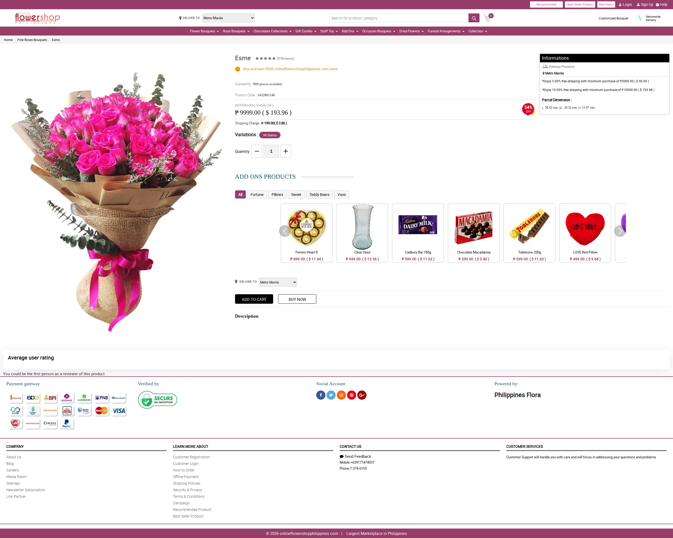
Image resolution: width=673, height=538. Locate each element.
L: (550, 108)
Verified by (148, 383)
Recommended (546, 4)
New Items (606, 4)
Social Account (330, 383)
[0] (487, 17)
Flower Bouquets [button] (202, 31)
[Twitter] (331, 395)
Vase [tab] (342, 194)
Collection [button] (475, 31)
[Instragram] (341, 395)
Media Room (16, 476)
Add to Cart (254, 299)
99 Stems (270, 135)
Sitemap (13, 483)
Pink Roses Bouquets (32, 40)
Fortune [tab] (257, 194)
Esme (56, 40)
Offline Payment (186, 476)
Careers (12, 470)
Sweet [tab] (296, 194)
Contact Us (350, 446)
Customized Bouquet (613, 18)
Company (15, 446)
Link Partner (16, 496)
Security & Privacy (187, 489)
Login (627, 4)
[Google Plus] (361, 395)
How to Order (184, 470)
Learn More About (190, 446)
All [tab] (240, 194)
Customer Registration (191, 456)
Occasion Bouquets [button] (376, 31)
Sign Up (647, 4)
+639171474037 (362, 462)
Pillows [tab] (277, 194)
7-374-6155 (358, 468)
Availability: (258, 84)
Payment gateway (23, 383)
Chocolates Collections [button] (270, 31)
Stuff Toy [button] (327, 31)
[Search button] (474, 17)
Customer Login (186, 463)
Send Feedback (358, 456)
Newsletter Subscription (25, 489)
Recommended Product (192, 509)
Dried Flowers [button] (409, 31)
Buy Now (297, 299)
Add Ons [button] (348, 31)
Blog (10, 463)
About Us (13, 456)
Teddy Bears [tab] (319, 194)
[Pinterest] (351, 395)
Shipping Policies (186, 483)
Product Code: (255, 95)
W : (568, 108)
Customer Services (524, 446)
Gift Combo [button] (303, 31)
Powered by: (506, 383)
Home (8, 40)
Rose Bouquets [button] (234, 31)
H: (586, 108)
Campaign (181, 502)
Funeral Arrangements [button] (444, 31)
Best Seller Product (580, 4)
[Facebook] (320, 395)
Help (663, 4)
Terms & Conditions (189, 496)
